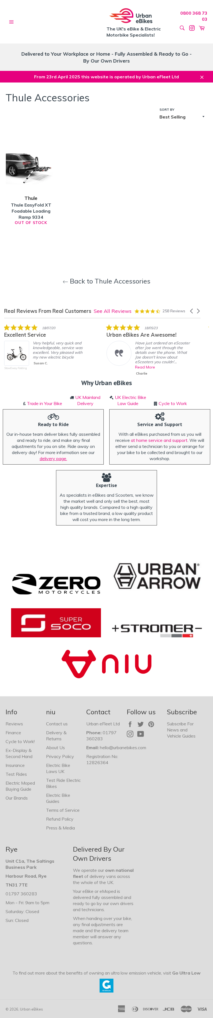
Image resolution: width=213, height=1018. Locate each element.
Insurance (15, 765)
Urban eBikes (31, 1009)
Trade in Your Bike (44, 403)
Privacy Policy (60, 756)
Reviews (14, 723)
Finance (13, 732)
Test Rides (16, 774)
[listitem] (45, 351)
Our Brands (17, 798)
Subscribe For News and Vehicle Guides (181, 730)
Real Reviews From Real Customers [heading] (47, 311)
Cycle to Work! (20, 741)
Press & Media (60, 828)
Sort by (166, 109)
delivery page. (53, 458)
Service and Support (159, 424)
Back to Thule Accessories (109, 281)
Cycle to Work (173, 403)
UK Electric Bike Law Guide (130, 400)
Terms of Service (63, 810)
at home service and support (159, 440)
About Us (55, 747)
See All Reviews (112, 311)
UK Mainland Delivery (87, 400)
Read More (145, 367)
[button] (191, 311)
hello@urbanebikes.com (123, 747)
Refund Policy (59, 819)
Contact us (57, 723)
